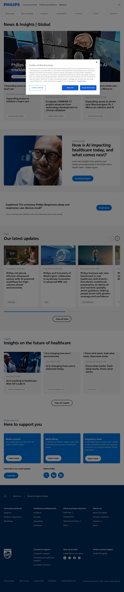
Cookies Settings (37, 87)
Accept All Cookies (88, 87)
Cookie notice (82, 81)
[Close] (96, 62)
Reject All (70, 87)
